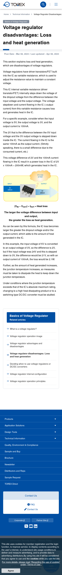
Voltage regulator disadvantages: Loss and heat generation (30, 355)
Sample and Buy (12, 451)
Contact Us (31, 495)
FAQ (32, 504)
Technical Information (21, 14)
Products (9, 418)
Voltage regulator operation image (26, 336)
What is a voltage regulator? (23, 328)
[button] (55, 4)
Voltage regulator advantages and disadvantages (26, 345)
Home (6, 14)
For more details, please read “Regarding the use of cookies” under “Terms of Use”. (31, 563)
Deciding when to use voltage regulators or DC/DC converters (30, 365)
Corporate (18, 520)
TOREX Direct (11, 483)
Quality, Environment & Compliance (21, 444)
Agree (11, 570)
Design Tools (11, 431)
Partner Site (42, 520)
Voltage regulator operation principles (27, 381)
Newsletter (10, 464)
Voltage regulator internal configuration (28, 373)
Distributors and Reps (15, 470)
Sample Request (12, 477)
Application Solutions (14, 425)
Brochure (9, 457)
